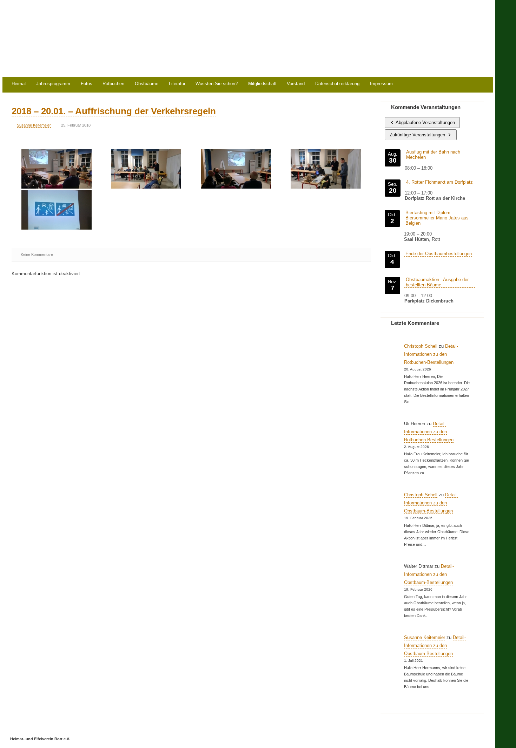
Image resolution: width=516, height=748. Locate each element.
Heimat (19, 84)
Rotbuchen (113, 84)
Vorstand (296, 84)
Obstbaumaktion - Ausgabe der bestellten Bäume (437, 282)
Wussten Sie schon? (217, 84)
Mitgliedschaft (262, 84)
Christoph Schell (420, 346)
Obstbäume (146, 84)
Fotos (86, 84)
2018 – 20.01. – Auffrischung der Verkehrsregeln (114, 111)
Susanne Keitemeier (34, 125)
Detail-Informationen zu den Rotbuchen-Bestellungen (431, 354)
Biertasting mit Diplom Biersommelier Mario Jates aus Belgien (437, 218)
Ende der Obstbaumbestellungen (438, 253)
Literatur (177, 84)
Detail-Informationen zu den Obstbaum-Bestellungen (431, 503)
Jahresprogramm (53, 84)
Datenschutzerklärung (337, 84)
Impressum (381, 84)
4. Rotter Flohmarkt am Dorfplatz (439, 182)
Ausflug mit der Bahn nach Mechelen (433, 154)
